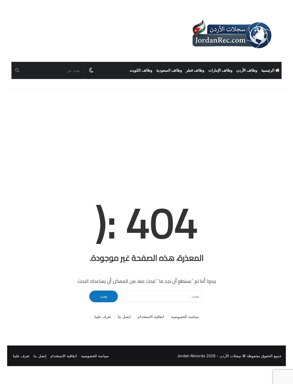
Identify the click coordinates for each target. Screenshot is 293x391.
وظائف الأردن (246, 70)
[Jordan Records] (231, 34)
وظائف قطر (195, 70)
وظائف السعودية (169, 70)
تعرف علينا (102, 316)
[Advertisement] (146, 132)
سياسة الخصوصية (185, 316)
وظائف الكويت (141, 70)
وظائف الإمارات (220, 70)
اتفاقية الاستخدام (151, 316)
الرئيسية (268, 70)
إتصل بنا (124, 316)
